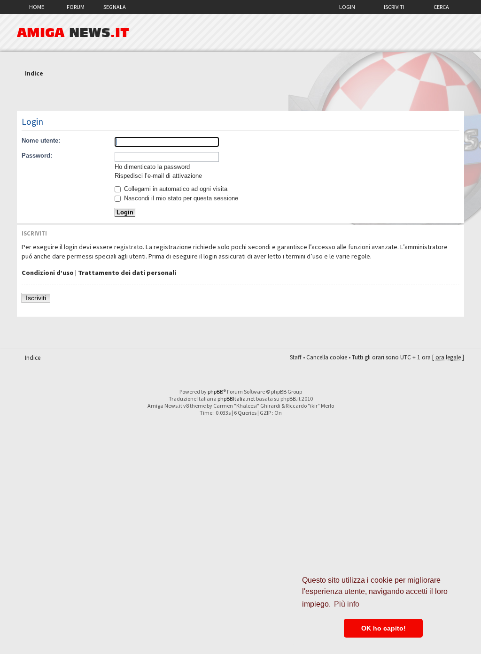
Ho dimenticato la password (152, 166)
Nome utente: (41, 140)
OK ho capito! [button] (383, 628)
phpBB (215, 391)
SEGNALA (114, 6)
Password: (37, 155)
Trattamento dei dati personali (127, 272)
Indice (34, 73)
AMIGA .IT (73, 33)
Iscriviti (394, 6)
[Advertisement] (240, 95)
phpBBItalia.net (236, 398)
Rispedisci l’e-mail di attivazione (158, 175)
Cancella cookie (326, 357)
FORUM (76, 6)
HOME (36, 6)
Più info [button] (346, 604)
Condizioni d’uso (48, 272)
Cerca (441, 6)
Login (347, 6)
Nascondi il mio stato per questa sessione (180, 198)
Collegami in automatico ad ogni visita (174, 188)
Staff (296, 357)
